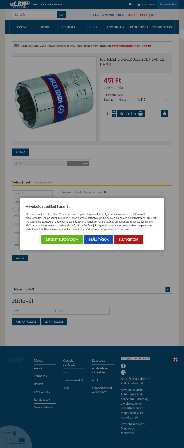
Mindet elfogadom (62, 239)
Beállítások (98, 239)
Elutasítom (128, 239)
